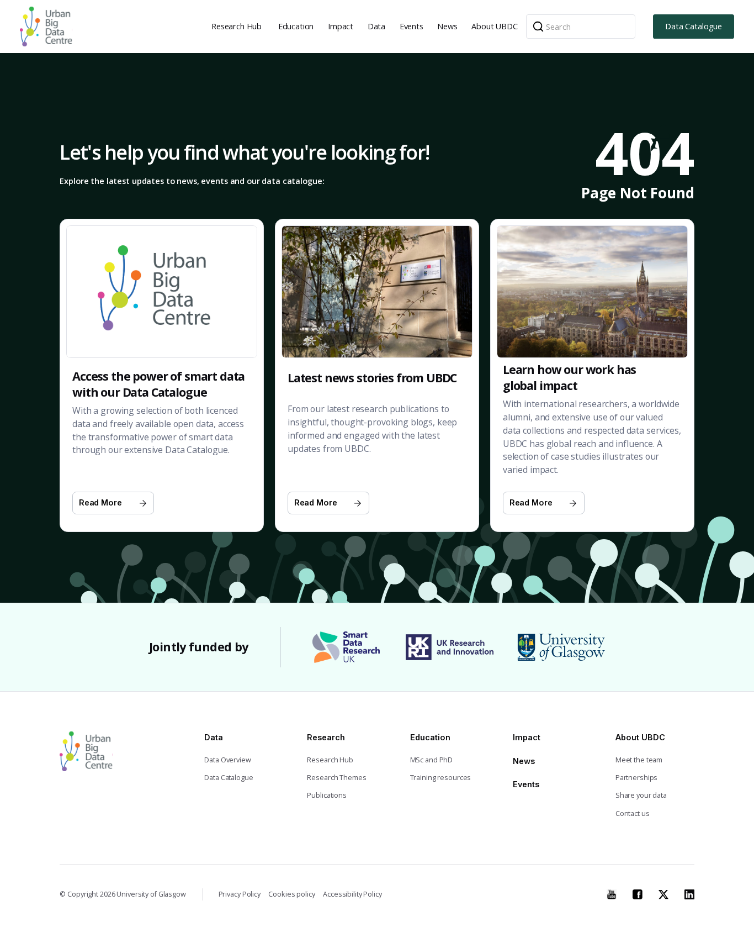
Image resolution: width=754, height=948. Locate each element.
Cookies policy (291, 894)
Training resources (440, 777)
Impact (340, 26)
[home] (46, 26)
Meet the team (638, 760)
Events (411, 26)
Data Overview (227, 760)
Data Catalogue (693, 26)
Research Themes (336, 777)
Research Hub (236, 26)
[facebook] (638, 893)
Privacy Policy (240, 894)
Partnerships (636, 777)
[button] (237, 26)
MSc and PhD (431, 760)
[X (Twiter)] (663, 893)
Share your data (641, 795)
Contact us (632, 813)
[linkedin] (689, 893)
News (447, 26)
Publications (327, 795)
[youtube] (612, 893)
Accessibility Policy (352, 894)
